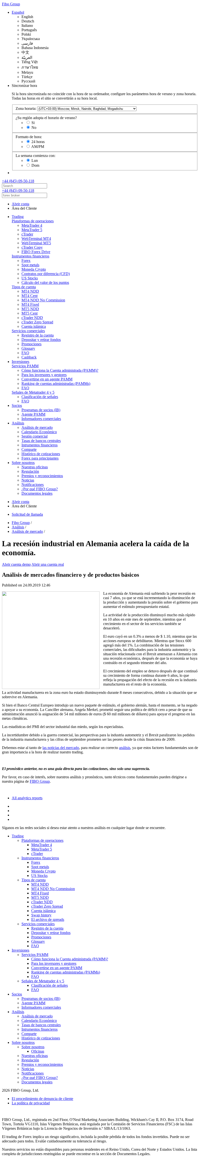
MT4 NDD (30, 291)
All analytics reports (27, 798)
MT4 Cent (29, 296)
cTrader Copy (32, 247)
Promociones (31, 344)
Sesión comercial (34, 436)
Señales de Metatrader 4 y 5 (33, 392)
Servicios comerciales (28, 331)
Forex (25, 260)
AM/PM (37, 146)
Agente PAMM (33, 414)
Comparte (29, 449)
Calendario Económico (39, 432)
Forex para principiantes (40, 458)
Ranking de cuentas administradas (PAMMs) (55, 383)
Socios (17, 405)
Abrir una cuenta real (47, 564)
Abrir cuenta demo (16, 564)
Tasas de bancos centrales (41, 441)
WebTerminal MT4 (36, 238)
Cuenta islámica (33, 326)
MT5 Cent (29, 313)
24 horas (38, 142)
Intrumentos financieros (39, 445)
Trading (18, 217)
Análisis (18, 423)
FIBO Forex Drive (35, 252)
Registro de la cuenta (37, 335)
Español (18, 12)
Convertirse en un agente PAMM (46, 379)
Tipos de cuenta (24, 287)
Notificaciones (32, 484)
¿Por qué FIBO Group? (39, 489)
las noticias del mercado (60, 748)
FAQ (25, 353)
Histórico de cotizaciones (40, 454)
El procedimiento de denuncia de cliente (42, 1099)
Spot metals (30, 265)
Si (33, 123)
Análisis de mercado (37, 427)
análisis (124, 748)
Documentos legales (36, 493)
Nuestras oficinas (34, 467)
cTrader (27, 234)
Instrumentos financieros (30, 256)
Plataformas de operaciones (33, 221)
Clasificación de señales (39, 397)
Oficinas (37, 1051)
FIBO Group (40, 781)
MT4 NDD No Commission (43, 300)
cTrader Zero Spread (37, 322)
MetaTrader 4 (31, 225)
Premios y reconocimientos (42, 476)
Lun (34, 160)
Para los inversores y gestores (44, 375)
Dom (35, 165)
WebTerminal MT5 (36, 243)
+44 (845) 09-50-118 (18, 181)
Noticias (27, 480)
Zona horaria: (26, 108)
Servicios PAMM (25, 366)
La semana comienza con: (35, 156)
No (33, 127)
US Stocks (29, 278)
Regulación (30, 471)
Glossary (28, 348)
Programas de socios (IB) (40, 410)
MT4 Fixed (30, 304)
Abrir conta (20, 204)
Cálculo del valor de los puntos (45, 282)
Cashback (29, 357)
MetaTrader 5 (31, 230)
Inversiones (20, 361)
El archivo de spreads (47, 919)
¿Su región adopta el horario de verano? (46, 118)
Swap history (41, 915)
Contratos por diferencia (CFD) (45, 274)
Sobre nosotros (23, 463)
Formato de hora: (29, 137)
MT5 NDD (30, 309)
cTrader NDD (32, 318)
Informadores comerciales (41, 419)
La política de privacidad (31, 1103)
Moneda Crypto (33, 269)
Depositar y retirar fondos (41, 340)
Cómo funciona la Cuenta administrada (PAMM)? (59, 370)
